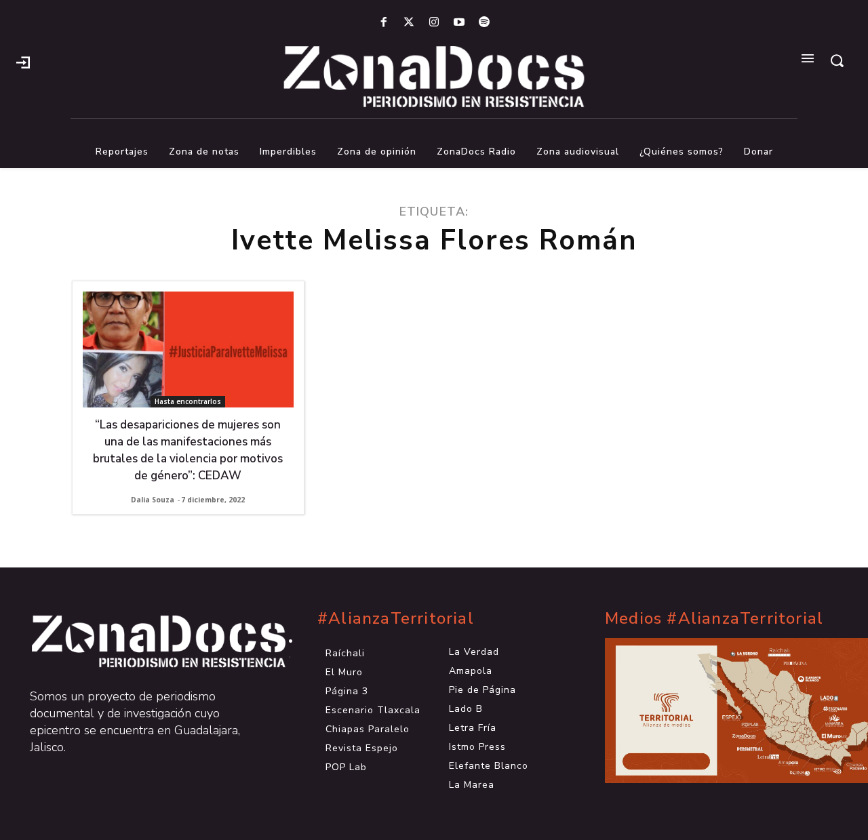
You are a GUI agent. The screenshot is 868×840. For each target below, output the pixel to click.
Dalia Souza (152, 499)
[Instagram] (434, 23)
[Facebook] (383, 23)
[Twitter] (408, 23)
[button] (837, 60)
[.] (23, 61)
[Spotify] (484, 23)
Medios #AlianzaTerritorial (714, 618)
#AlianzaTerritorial (395, 618)
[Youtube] (459, 23)
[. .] (146, 641)
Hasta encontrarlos (188, 401)
